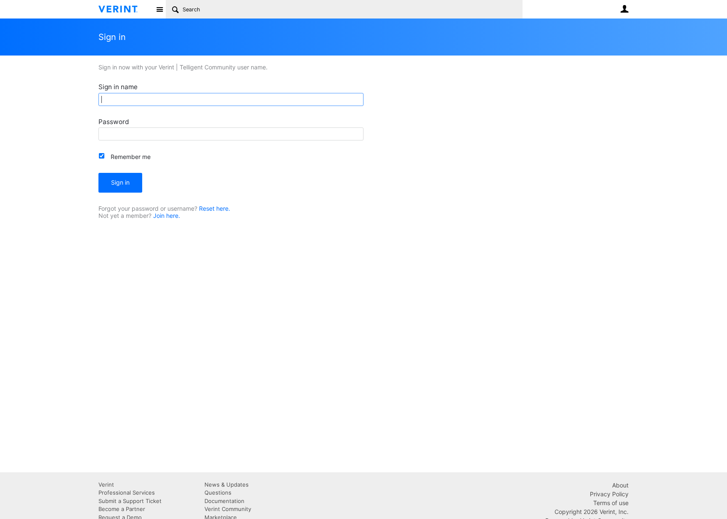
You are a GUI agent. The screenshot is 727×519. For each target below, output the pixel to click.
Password (113, 122)
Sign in (120, 182)
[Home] (124, 9)
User (624, 9)
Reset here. (214, 208)
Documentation (224, 501)
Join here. (166, 215)
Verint (106, 484)
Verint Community (227, 509)
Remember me (131, 156)
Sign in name (118, 87)
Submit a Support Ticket (130, 501)
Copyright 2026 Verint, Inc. (592, 511)
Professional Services (126, 492)
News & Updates (226, 484)
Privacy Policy (609, 494)
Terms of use (611, 502)
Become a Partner (121, 509)
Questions (217, 492)
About (620, 485)
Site (159, 9)
